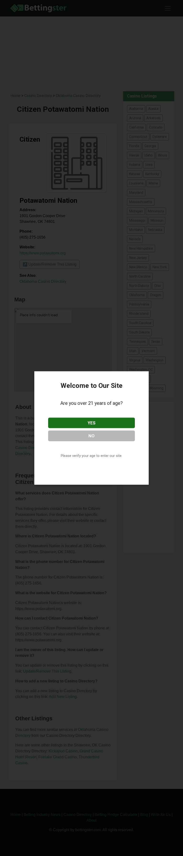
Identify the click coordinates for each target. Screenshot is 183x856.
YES (92, 422)
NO (91, 435)
